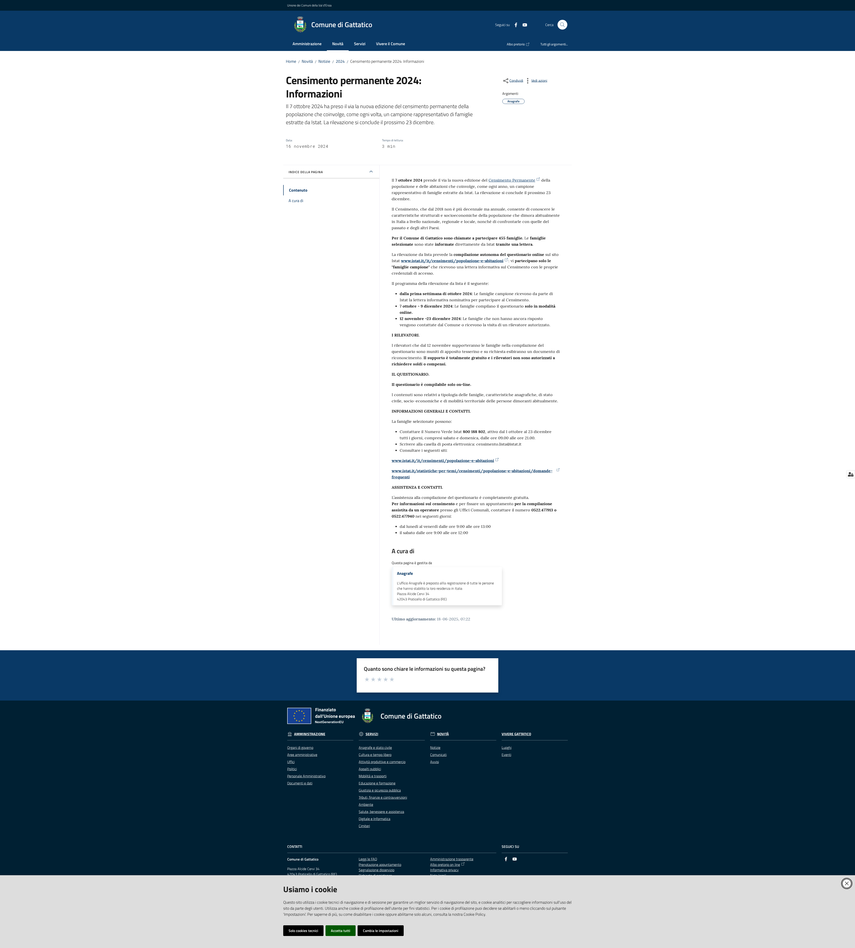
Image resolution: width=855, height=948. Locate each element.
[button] (562, 24)
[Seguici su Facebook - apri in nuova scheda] (514, 24)
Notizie (324, 61)
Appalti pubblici (370, 769)
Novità (307, 61)
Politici (292, 769)
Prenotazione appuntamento (380, 864)
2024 (340, 61)
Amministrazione (309, 734)
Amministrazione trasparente (451, 859)
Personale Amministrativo (306, 776)
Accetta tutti (340, 930)
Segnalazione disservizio (376, 870)
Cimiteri (364, 825)
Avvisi (434, 761)
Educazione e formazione (377, 783)
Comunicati (438, 754)
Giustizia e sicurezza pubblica (380, 790)
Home (291, 61)
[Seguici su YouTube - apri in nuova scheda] (523, 24)
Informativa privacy (444, 870)
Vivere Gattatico (516, 734)
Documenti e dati (299, 783)
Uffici (291, 761)
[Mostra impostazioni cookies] (850, 474)
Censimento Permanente (512, 180)
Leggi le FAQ (368, 859)
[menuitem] (307, 44)
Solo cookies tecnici (303, 930)
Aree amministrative (302, 754)
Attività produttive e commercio (382, 761)
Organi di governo (300, 747)
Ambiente (366, 804)
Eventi (506, 754)
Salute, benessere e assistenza (381, 811)
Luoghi (506, 747)
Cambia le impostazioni (380, 930)
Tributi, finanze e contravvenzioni (383, 797)
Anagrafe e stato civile (375, 747)
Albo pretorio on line (445, 864)
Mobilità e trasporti (373, 776)
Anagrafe (405, 573)
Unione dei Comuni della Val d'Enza (309, 5)
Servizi (372, 734)
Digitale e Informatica (374, 818)
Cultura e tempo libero (375, 754)
